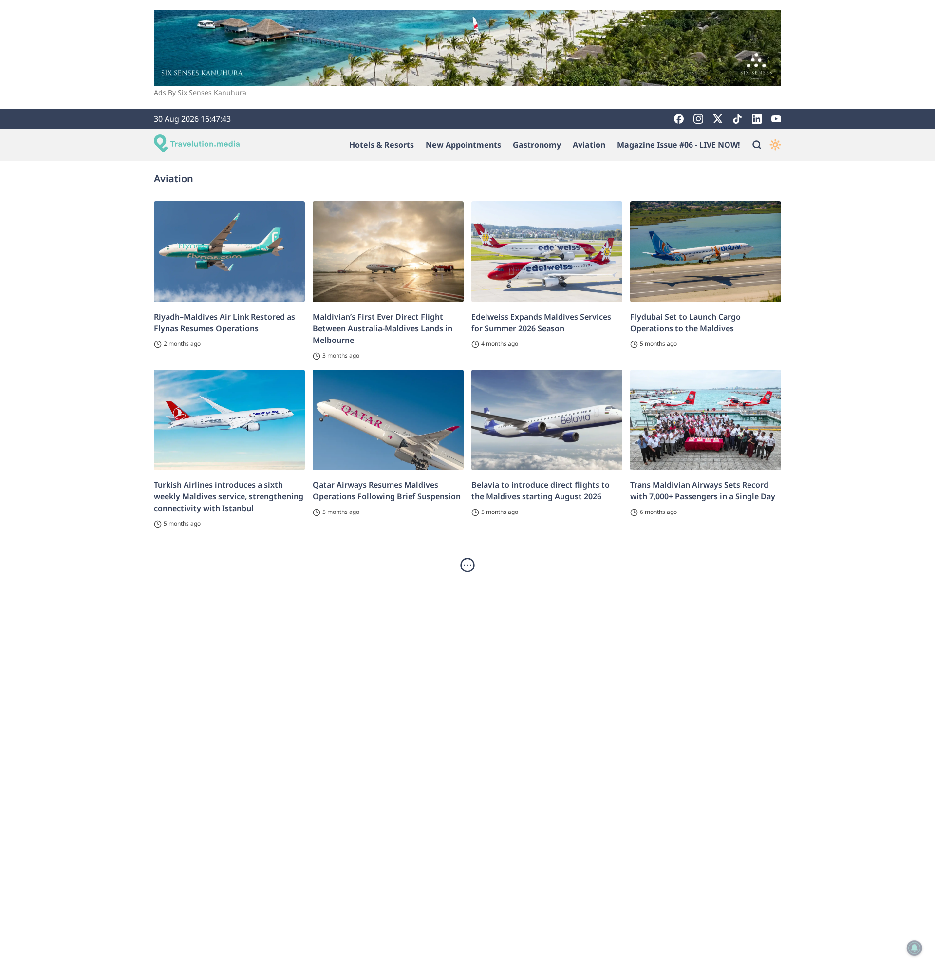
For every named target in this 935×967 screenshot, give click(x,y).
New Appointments (463, 144)
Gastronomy (537, 144)
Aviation (589, 144)
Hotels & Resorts (381, 144)
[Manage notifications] (914, 948)
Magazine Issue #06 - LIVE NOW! (678, 144)
